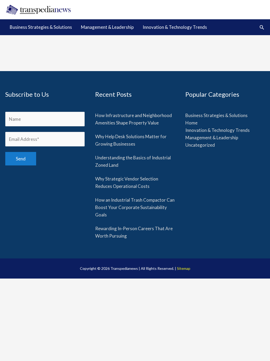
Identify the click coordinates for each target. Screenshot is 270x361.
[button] (262, 27)
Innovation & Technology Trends (217, 130)
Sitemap (183, 268)
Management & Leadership (211, 137)
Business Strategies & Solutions (216, 115)
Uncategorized (200, 145)
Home (191, 123)
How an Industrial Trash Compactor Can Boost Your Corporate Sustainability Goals (135, 207)
